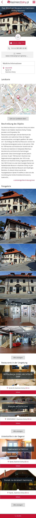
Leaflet (21, 113)
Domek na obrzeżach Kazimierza (18, 480)
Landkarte (5, 79)
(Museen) (21, 10)
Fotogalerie (6, 186)
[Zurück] (2, 2)
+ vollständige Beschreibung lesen (24, 180)
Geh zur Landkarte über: (18, 119)
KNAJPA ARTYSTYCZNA (18, 406)
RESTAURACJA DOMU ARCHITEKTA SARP (18, 375)
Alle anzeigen (18, 358)
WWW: (19, 55)
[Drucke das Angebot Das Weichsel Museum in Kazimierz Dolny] (18, 37)
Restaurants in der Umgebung (14, 362)
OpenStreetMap (27, 113)
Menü (34, 2)
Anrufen (19, 516)
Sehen (18, 392)
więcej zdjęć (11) (18, 43)
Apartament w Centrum (18, 449)
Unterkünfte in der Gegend (12, 436)
